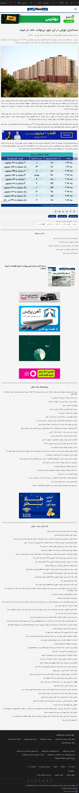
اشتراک (55, 767)
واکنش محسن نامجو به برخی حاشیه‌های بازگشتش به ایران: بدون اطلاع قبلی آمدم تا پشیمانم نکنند (48, 459)
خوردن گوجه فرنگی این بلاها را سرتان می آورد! (63, 409)
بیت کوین (15, 3)
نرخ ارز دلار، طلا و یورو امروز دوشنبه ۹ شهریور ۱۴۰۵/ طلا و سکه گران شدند (55, 558)
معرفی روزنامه (71, 775)
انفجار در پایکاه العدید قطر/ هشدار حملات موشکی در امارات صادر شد (57, 421)
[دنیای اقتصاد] (37, 9)
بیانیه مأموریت (58, 775)
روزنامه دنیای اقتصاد (46, 739)
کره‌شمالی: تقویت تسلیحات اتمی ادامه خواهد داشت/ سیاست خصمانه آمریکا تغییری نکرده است (49, 690)
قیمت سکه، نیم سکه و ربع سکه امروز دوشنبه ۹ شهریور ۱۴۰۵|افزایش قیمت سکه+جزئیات (51, 569)
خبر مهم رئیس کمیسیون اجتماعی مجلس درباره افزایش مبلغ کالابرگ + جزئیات (54, 485)
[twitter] (66, 211)
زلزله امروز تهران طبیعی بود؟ (68, 581)
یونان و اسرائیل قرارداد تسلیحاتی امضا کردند (64, 594)
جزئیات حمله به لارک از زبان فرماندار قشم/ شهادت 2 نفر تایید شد (58, 547)
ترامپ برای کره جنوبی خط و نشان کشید (65, 686)
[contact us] (32, 780)
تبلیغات (63, 767)
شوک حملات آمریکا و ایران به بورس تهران (65, 671)
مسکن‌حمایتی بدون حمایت (70, 253)
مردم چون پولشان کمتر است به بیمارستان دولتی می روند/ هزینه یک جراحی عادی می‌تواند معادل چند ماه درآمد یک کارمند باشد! (39, 602)
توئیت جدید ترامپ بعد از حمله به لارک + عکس (63, 432)
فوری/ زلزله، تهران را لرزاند (69, 405)
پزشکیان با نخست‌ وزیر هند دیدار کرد (66, 613)
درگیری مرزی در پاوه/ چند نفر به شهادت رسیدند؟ (63, 402)
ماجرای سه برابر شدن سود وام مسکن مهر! (65, 238)
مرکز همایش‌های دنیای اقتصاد (50, 751)
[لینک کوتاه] (74, 211)
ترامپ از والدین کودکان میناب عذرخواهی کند (64, 447)
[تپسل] (3, 131)
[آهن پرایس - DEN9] (39, 319)
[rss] (39, 780)
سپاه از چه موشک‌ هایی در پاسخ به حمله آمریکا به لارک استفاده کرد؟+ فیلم (55, 701)
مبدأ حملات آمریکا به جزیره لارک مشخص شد (64, 398)
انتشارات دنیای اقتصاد (68, 751)
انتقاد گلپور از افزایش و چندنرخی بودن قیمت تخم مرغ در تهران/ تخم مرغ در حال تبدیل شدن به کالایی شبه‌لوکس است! (42, 610)
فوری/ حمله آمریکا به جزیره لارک (67, 413)
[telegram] (59, 211)
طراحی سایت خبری (70, 791)
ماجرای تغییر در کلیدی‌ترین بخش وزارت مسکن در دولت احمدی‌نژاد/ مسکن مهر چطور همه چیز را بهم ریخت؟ (45, 539)
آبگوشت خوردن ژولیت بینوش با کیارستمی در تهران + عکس (59, 440)
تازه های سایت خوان (39, 526)
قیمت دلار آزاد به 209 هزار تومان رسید (66, 606)
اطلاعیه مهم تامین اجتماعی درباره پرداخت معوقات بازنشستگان (59, 550)
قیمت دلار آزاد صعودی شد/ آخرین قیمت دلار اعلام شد (61, 455)
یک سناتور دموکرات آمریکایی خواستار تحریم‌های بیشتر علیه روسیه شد (57, 470)
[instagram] (51, 780)
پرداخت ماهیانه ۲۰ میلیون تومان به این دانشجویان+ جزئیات (59, 655)
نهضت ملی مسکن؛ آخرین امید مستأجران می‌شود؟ (63, 246)
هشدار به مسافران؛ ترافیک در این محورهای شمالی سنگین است (59, 640)
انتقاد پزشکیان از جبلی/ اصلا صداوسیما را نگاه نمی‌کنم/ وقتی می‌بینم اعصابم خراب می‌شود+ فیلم (49, 428)
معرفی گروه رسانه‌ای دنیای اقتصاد (65, 739)
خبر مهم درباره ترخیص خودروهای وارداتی (65, 629)
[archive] (28, 780)
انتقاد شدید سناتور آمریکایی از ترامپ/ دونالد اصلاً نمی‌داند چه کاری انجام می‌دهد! (53, 674)
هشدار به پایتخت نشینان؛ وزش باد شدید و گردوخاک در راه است (58, 659)
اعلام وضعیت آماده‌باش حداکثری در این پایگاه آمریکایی (61, 566)
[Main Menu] (76, 9)
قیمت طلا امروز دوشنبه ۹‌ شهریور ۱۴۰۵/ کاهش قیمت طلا (60, 573)
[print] (55, 211)
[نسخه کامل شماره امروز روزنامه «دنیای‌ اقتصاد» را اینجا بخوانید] (61, 276)
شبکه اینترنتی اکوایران (30, 739)
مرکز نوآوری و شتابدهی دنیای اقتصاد (27, 751)
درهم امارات (37, 3)
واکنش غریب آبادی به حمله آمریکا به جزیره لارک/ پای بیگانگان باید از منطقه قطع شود (52, 648)
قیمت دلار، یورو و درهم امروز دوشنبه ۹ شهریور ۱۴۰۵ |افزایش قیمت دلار (56, 562)
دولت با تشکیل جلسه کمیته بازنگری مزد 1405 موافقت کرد (60, 678)
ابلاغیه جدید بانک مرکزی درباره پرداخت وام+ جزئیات (62, 531)
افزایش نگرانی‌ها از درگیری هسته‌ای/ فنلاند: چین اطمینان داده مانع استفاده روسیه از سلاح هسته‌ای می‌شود (46, 554)
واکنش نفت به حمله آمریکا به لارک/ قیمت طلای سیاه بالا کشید (59, 697)
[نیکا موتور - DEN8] (39, 297)
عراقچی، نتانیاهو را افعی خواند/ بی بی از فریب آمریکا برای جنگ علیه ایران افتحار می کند (51, 636)
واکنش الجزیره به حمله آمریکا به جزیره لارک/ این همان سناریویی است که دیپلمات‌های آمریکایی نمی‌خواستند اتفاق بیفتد (42, 625)
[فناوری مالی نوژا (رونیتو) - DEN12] (39, 505)
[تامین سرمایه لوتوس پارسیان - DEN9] (39, 348)
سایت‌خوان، (70, 205)
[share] (35, 780)
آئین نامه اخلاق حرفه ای (44, 775)
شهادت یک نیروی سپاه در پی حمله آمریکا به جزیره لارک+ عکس (58, 682)
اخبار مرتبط (39, 233)
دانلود (5, 200)
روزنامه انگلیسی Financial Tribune (65, 758)
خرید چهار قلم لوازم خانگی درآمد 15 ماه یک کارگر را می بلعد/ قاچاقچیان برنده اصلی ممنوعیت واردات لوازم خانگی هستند (42, 621)
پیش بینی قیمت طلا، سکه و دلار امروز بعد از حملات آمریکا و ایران (57, 425)
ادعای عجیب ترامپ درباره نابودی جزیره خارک (64, 482)
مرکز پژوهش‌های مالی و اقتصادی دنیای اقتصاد (61, 755)
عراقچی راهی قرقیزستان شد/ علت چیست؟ (65, 705)
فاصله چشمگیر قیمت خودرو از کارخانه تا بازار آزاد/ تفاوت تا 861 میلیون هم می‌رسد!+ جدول (50, 543)
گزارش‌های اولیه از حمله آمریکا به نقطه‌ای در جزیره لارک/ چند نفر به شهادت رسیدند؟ (52, 478)
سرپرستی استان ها (44, 767)
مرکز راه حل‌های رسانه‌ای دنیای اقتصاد (33, 755)
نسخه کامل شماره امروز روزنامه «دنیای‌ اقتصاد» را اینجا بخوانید (25, 267)
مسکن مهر (73, 216)
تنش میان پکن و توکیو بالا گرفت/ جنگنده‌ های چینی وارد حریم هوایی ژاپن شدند (53, 617)
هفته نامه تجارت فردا (14, 739)
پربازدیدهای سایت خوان (39, 387)
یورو (57, 3)
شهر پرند (52, 216)
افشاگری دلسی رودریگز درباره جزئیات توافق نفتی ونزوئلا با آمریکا (58, 663)
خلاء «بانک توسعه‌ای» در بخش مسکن (67, 249)
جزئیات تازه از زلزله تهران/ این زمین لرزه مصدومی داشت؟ (60, 444)
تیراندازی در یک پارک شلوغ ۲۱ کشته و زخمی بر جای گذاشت (59, 463)
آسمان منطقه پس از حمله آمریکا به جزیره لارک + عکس (61, 417)
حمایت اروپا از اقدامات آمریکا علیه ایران (66, 535)
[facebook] (70, 211)
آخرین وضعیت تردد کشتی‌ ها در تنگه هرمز (64, 651)
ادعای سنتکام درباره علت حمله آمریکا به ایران (64, 436)
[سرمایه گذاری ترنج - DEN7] (39, 19)
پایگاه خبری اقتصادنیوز (68, 743)
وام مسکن (62, 216)
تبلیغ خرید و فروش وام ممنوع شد (67, 598)
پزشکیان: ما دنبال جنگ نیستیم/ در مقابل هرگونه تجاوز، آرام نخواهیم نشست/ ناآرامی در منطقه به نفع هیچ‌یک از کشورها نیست (40, 709)
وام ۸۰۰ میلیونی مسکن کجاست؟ (68, 242)
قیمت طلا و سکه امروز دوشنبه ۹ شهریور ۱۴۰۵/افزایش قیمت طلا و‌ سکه (56, 585)
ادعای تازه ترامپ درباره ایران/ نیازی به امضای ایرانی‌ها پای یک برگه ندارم (56, 667)
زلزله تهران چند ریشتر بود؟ (69, 720)
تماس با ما (72, 767)
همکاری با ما (32, 767)
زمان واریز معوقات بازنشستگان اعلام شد (65, 466)
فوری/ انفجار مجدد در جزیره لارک (67, 474)
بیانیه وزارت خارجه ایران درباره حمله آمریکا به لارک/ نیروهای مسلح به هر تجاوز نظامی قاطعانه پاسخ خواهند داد (44, 716)
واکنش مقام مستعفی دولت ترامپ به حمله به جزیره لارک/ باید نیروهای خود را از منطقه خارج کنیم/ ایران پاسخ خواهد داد (41, 451)
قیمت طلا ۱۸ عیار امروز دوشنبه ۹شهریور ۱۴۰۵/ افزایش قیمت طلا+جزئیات (56, 577)
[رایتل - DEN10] (39, 373)
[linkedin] (63, 211)
